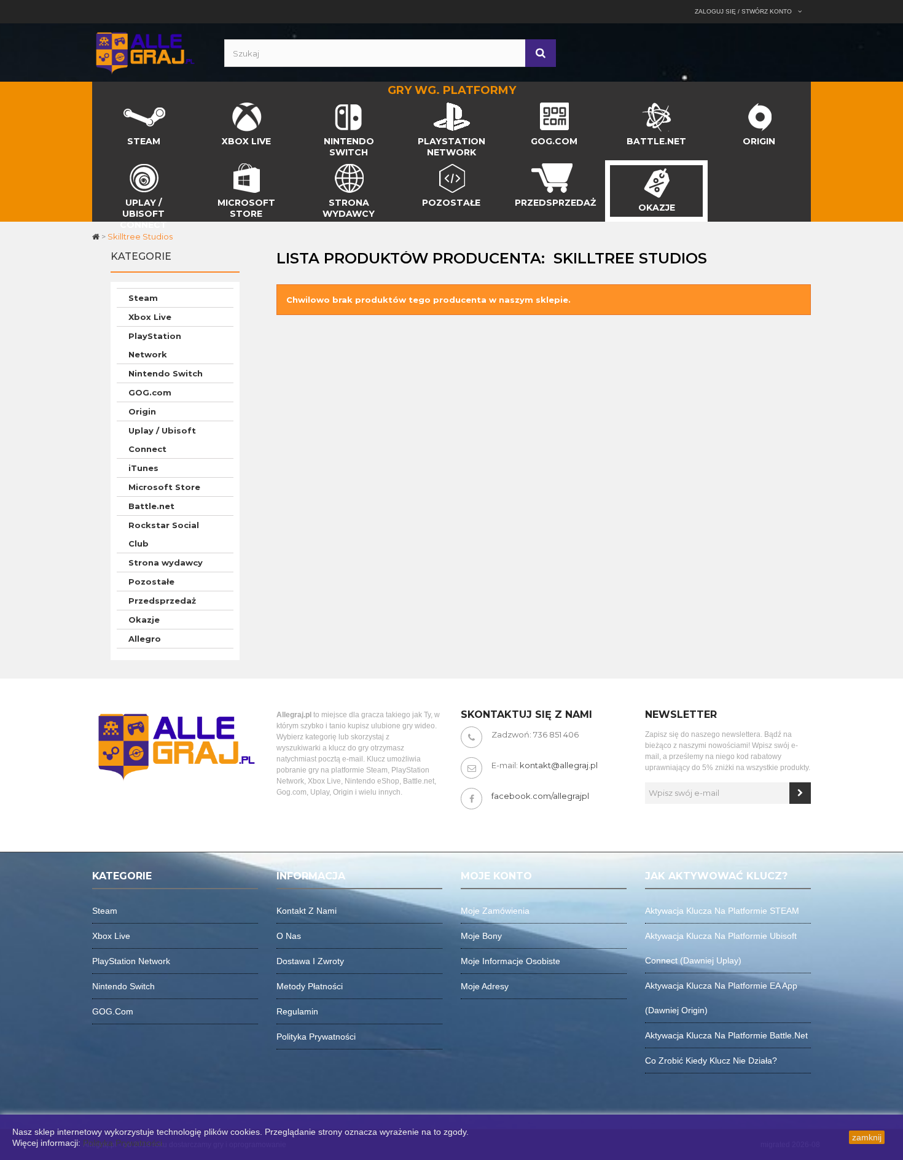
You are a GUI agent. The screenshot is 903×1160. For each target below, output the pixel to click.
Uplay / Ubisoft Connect (162, 440)
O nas (288, 936)
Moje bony (481, 936)
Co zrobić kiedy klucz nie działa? (711, 1060)
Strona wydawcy (165, 562)
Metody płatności (309, 986)
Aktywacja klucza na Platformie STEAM (722, 911)
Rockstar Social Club (163, 534)
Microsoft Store (164, 487)
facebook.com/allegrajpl (540, 796)
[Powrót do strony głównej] (96, 236)
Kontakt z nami (306, 911)
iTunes (143, 468)
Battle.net (151, 506)
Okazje (144, 620)
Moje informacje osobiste (510, 961)
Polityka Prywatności (122, 1143)
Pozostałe (151, 581)
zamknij (867, 1137)
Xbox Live (149, 317)
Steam (143, 298)
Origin (142, 411)
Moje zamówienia (495, 911)
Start (102, 105)
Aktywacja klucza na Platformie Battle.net (726, 1035)
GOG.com (149, 392)
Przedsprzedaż (162, 600)
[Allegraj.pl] (144, 51)
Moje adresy (485, 986)
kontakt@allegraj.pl (559, 765)
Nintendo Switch (165, 373)
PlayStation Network (154, 345)
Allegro (144, 639)
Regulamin (297, 1011)
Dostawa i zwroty (310, 961)
